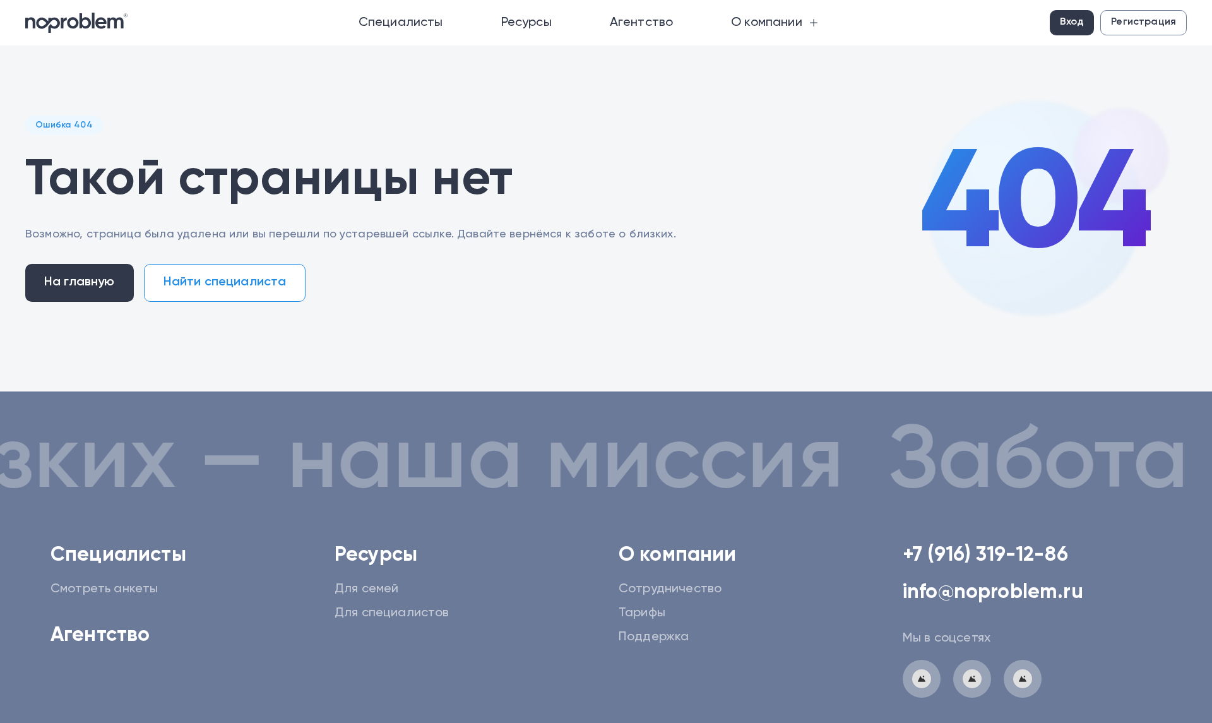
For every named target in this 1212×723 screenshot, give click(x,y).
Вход (1072, 22)
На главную (79, 282)
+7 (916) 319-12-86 (985, 555)
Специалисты (118, 555)
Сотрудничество (670, 589)
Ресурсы (376, 555)
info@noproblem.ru (993, 592)
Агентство (100, 635)
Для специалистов (392, 613)
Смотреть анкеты (104, 589)
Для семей (366, 589)
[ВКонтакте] (972, 679)
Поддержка (654, 637)
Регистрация (1143, 22)
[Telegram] (922, 679)
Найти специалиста (225, 282)
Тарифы (642, 613)
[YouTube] (1023, 679)
